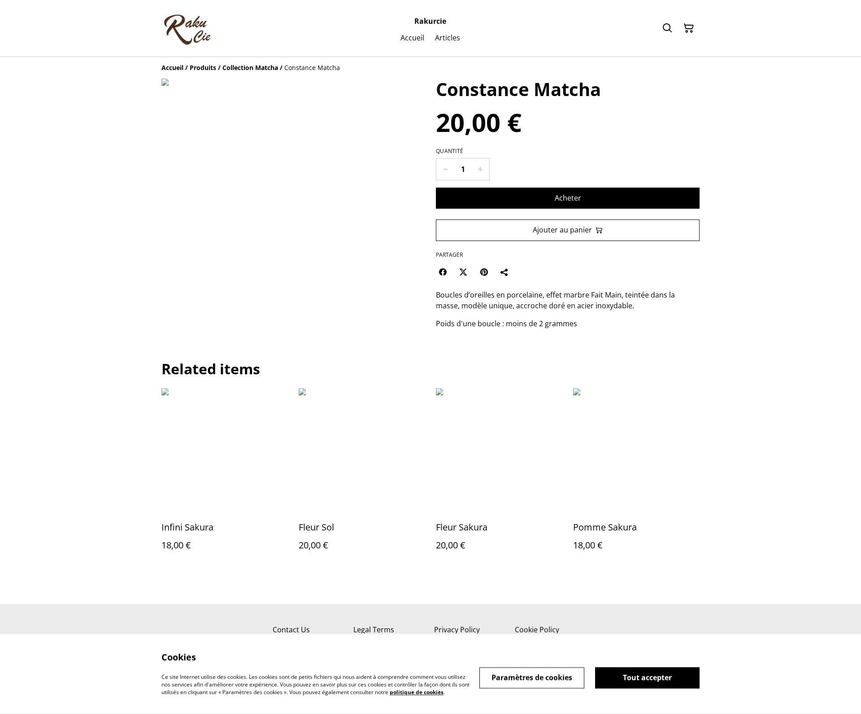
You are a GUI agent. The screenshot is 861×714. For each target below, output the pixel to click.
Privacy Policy (457, 630)
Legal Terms (373, 630)
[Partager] (504, 272)
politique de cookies (417, 692)
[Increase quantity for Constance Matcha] (480, 169)
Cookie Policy (537, 630)
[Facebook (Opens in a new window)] (442, 272)
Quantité (449, 151)
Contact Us (291, 630)
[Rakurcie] (187, 28)
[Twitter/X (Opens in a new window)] (463, 272)
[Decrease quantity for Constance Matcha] (445, 169)
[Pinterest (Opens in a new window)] (484, 272)
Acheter (568, 198)
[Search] (667, 28)
